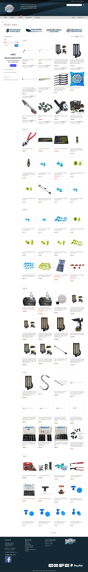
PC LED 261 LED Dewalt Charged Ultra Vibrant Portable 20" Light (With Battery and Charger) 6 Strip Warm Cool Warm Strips (61, 61)
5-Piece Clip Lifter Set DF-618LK (61, 148)
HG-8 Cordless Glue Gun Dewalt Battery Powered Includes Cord (77, 334)
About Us (27, 541)
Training (27, 548)
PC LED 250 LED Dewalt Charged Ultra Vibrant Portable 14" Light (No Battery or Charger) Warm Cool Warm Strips (61, 335)
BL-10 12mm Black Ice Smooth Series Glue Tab (28, 229)
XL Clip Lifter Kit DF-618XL (43, 148)
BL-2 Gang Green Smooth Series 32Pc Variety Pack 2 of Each (45, 275)
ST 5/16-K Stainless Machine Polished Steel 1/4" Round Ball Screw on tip (28, 174)
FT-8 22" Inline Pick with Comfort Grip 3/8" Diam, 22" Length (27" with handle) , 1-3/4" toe (29, 418)
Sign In (72, 1)
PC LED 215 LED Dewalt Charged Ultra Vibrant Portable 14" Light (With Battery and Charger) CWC (45, 360)
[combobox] (74, 5)
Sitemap (27, 550)
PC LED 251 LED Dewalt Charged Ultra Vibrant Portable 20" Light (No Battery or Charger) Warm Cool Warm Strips (45, 335)
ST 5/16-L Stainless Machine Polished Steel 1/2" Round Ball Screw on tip (76, 150)
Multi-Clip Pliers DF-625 (27, 148)
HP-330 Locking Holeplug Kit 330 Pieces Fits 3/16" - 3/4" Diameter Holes (61, 444)
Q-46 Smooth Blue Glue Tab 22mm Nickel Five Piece (44, 522)
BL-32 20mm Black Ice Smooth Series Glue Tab (44, 173)
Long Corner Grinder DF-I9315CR (29, 115)
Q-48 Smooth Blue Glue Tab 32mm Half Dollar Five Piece (76, 499)
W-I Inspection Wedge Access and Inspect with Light (44, 88)
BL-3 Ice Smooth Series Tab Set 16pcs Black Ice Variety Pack (28, 275)
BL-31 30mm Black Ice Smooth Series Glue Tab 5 (60, 173)
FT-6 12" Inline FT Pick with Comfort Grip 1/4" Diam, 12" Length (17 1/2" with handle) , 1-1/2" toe (61, 419)
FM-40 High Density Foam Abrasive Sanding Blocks (59, 476)
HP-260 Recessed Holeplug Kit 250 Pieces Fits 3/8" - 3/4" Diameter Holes (44, 444)
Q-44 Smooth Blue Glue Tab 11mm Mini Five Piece (76, 522)
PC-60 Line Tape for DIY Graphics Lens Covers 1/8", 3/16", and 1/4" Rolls (60, 89)
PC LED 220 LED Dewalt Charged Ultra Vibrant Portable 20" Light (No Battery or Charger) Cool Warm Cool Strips (77, 360)
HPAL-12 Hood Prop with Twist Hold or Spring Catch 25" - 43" (44, 199)
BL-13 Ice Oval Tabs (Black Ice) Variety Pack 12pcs (60, 229)
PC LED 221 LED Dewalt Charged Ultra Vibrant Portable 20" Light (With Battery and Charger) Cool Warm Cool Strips (29, 360)
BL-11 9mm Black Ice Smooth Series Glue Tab (44, 229)
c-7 (39, 391)
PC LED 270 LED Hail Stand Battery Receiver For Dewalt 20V (45, 308)
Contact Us (27, 543)
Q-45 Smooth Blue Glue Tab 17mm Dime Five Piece (60, 522)
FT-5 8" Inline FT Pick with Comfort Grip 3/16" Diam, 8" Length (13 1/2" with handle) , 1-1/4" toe (77, 419)
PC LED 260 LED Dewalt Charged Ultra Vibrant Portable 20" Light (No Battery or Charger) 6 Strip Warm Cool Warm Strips (77, 61)
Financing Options (29, 547)
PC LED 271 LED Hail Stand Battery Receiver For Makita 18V (29, 308)
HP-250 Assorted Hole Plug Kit (28, 498)
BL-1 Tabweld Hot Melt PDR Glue (61, 275)
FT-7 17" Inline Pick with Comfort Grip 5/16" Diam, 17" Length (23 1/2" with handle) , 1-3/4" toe (45, 418)
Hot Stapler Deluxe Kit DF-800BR (29, 475)
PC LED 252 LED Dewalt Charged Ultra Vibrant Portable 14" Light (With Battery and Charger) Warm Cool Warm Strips (77, 309)
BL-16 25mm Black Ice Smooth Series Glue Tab (60, 199)
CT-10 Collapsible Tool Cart (44, 475)
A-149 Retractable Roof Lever (44, 498)
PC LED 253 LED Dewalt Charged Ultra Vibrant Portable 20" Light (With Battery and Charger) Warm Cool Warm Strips (29, 335)
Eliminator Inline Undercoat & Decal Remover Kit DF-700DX (76, 116)
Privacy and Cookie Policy (30, 549)
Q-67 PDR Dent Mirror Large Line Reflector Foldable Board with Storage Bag (60, 309)
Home (2, 21)
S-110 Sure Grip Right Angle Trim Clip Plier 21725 (76, 476)
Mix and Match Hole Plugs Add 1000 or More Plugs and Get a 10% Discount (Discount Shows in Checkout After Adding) (76, 444)
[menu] (44, 17)
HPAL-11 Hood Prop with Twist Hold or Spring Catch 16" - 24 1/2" (60, 360)
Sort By (72, 36)
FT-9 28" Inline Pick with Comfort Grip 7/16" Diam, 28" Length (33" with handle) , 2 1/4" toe (77, 393)
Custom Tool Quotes (29, 545)
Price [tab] (5, 39)
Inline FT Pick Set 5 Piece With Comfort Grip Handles (60, 392)
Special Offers (28, 544)
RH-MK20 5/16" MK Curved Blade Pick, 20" (28, 60)
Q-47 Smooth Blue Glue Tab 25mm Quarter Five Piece (28, 522)
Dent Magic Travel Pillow (75, 87)
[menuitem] (5, 17)
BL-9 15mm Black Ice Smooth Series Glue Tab (76, 199)
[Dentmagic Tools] (9, 8)
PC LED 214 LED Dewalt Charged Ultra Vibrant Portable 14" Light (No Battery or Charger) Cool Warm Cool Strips (29, 393)
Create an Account (80, 1)
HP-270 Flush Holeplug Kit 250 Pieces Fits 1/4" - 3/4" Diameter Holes (29, 444)
